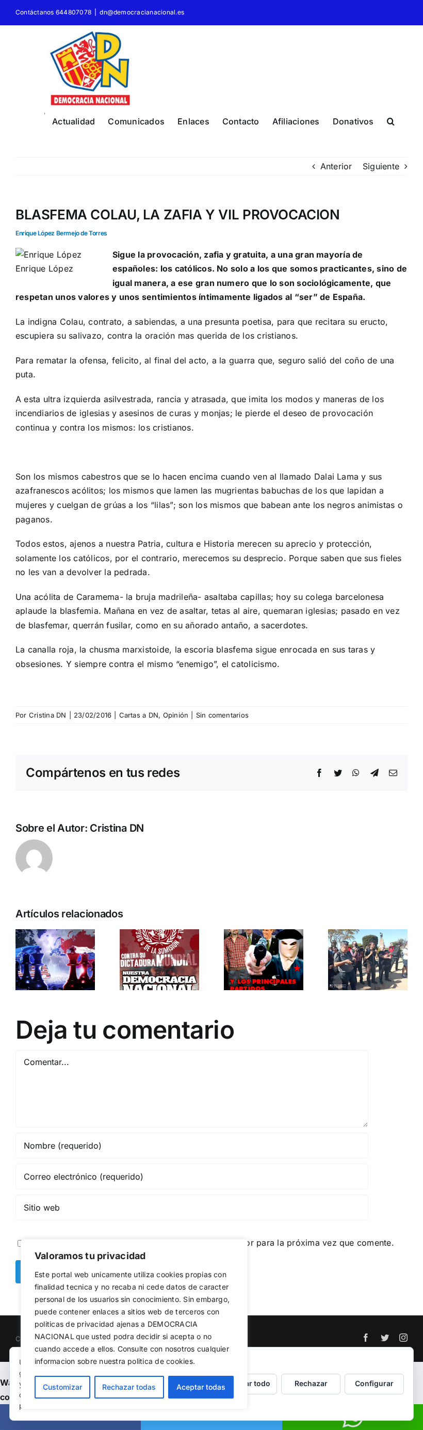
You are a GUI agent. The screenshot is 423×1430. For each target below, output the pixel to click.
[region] (134, 1324)
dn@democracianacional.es (142, 12)
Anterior (336, 166)
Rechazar (311, 1383)
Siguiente (381, 166)
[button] (391, 119)
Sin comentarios (222, 715)
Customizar (62, 1387)
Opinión (176, 715)
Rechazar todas (129, 1387)
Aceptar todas (200, 1387)
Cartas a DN (139, 715)
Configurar (374, 1383)
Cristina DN (48, 715)
